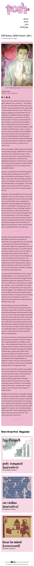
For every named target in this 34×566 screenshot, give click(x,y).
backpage (24, 26)
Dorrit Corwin (6, 91)
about (25, 18)
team (26, 21)
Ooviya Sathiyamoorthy (15, 88)
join (26, 24)
